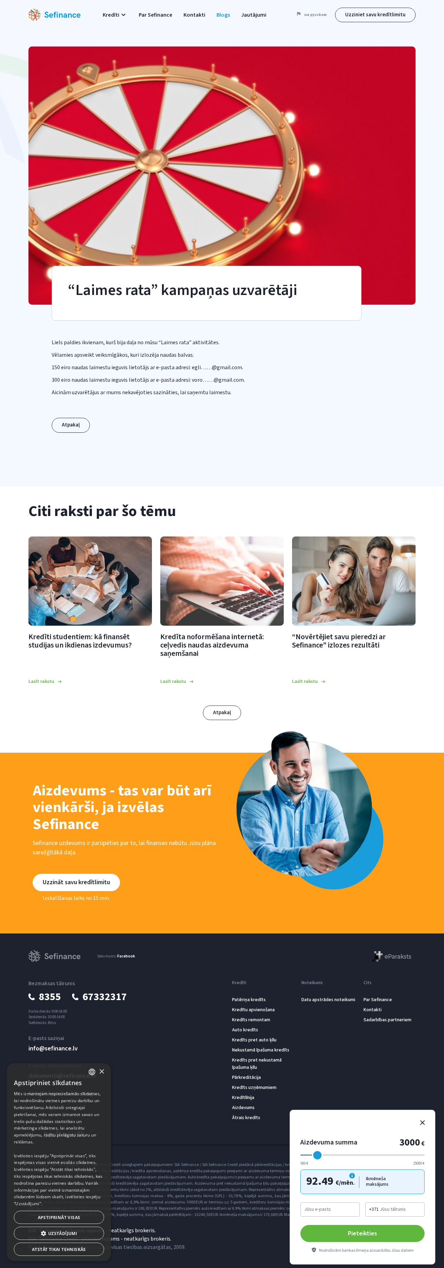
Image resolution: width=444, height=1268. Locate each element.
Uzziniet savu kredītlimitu (375, 14)
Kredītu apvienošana (253, 1009)
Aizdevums (243, 1107)
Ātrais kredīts (246, 1117)
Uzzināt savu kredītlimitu (76, 882)
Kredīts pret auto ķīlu (254, 1040)
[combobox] (91, 1071)
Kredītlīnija (243, 1097)
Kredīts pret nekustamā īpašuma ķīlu (257, 1064)
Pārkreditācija (246, 1077)
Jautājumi (253, 15)
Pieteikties (362, 1233)
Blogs (223, 15)
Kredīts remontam (251, 1019)
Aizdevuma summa (328, 1142)
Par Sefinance (155, 15)
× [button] (101, 1071)
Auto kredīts (245, 1029)
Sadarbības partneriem (387, 1019)
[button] (115, 15)
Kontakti (194, 15)
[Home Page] (54, 15)
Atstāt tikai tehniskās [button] (59, 1249)
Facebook (126, 956)
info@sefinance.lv (53, 1048)
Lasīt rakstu (41, 681)
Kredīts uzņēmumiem (254, 1087)
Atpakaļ (71, 425)
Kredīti (239, 982)
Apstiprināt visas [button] (59, 1217)
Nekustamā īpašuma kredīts (260, 1050)
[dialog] (59, 1162)
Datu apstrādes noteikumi (328, 999)
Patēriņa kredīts (249, 999)
